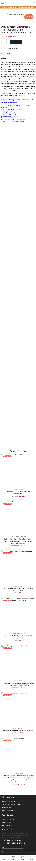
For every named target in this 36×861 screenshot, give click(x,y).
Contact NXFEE (7, 825)
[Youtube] (10, 851)
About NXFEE (6, 822)
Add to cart (16, 42)
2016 (11, 633)
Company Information (8, 801)
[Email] (8, 851)
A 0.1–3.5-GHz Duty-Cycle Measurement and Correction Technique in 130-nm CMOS (18, 637)
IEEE (22, 537)
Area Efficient (19, 489)
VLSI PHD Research (8, 819)
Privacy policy (6, 807)
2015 (14, 489)
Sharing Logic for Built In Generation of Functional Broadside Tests (18, 589)
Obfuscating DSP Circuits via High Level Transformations (18, 493)
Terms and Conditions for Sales (11, 804)
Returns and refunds (8, 810)
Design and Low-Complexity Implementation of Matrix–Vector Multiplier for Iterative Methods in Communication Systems (18, 541)
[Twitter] (4, 851)
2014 (14, 586)
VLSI (25, 537)
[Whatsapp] (6, 851)
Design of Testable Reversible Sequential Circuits (18, 730)
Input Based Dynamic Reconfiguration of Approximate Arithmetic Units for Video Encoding (18, 684)
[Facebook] (2, 851)
